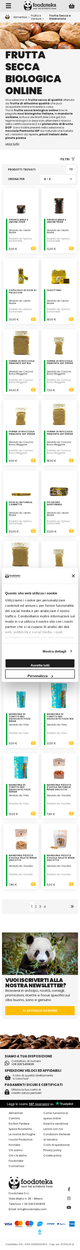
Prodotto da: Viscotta (59, 803)
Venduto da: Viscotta (59, 795)
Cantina (14, 1118)
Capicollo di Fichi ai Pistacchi (22, 291)
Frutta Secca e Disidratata (60, 17)
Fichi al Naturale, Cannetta (21, 503)
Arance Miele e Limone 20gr (18, 221)
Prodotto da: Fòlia (19, 733)
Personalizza (38, 676)
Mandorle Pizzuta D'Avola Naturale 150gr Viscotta (59, 787)
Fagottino (54, 290)
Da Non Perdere (19, 1124)
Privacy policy (52, 1150)
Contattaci (16, 1166)
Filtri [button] (65, 159)
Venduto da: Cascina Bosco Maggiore (21, 373)
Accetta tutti (40, 665)
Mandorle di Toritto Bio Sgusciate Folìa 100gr (20, 718)
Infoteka (14, 1145)
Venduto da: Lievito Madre (20, 231)
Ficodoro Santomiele (54, 503)
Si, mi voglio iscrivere (40, 1011)
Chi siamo (16, 1150)
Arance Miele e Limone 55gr (56, 221)
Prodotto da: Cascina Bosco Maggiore (21, 381)
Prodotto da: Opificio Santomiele (20, 240)
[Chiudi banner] (73, 575)
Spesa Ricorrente (20, 1129)
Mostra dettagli (54, 651)
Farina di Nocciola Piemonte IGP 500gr (60, 433)
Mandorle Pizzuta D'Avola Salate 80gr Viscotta (60, 858)
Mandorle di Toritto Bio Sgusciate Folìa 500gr (20, 789)
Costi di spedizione (56, 1145)
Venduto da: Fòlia (19, 724)
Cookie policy (52, 1155)
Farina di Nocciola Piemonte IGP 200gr (60, 362)
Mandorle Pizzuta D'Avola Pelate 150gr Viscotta (23, 858)
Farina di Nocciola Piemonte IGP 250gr (22, 433)
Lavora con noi (53, 1129)
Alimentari (20, 17)
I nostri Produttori (20, 1139)
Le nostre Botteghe (22, 1134)
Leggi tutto (12, 144)
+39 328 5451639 (22, 1064)
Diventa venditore (55, 1124)
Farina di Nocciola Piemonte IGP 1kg (22, 362)
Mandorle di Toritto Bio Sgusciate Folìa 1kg (60, 716)
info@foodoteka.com (32, 1209)
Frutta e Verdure (36, 17)
